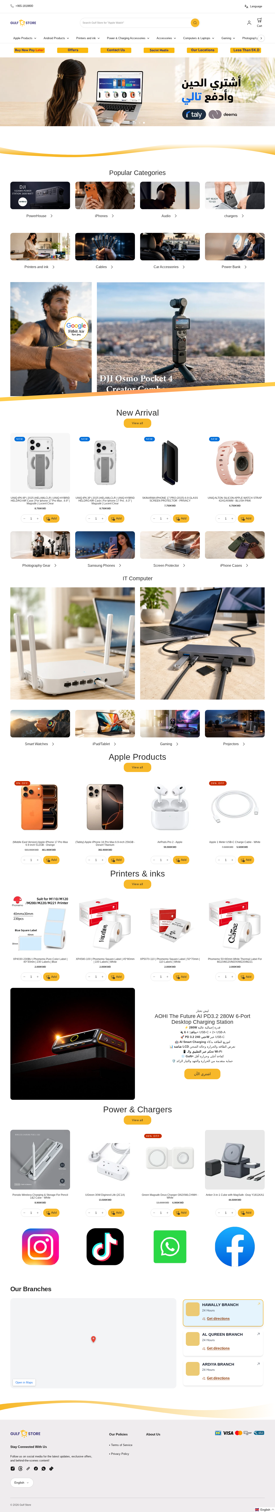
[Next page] (261, 38)
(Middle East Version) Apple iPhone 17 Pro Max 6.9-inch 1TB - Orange (235, 843)
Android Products (54, 38)
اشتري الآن (202, 1074)
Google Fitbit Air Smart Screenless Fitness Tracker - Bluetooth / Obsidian (105, 499)
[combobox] (140, 23)
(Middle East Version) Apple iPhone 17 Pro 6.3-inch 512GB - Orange (105, 843)
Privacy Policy (120, 1453)
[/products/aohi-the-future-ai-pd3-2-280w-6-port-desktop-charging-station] (72, 1044)
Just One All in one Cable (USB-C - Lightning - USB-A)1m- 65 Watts (105, 1196)
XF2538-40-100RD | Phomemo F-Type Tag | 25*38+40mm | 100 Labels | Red (234, 960)
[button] (259, 23)
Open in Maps (24, 1382)
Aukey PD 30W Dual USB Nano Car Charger (170, 1194)
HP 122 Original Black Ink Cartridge (105, 959)
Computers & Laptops (196, 38)
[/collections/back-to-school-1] (137, 91)
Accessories (164, 38)
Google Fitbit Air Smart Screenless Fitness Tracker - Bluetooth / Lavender (170, 499)
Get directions (218, 1318)
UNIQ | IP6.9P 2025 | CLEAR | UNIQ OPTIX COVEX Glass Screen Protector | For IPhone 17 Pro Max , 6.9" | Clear (235, 500)
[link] (249, 23)
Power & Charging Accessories (126, 38)
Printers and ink (86, 38)
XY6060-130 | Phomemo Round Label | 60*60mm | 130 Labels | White (170, 960)
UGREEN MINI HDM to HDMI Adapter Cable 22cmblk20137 (235, 1196)
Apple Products (22, 38)
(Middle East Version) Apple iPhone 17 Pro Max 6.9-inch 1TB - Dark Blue (170, 843)
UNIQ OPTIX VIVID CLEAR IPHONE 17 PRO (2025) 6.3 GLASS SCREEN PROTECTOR (40, 499)
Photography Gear (253, 38)
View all (137, 423)
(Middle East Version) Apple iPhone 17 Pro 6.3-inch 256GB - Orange (40, 843)
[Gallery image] (29, 50)
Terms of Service (121, 1445)
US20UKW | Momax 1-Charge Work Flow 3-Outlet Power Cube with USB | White (40, 1196)
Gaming (226, 38)
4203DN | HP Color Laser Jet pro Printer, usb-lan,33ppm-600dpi (40, 960)
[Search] (195, 22)
